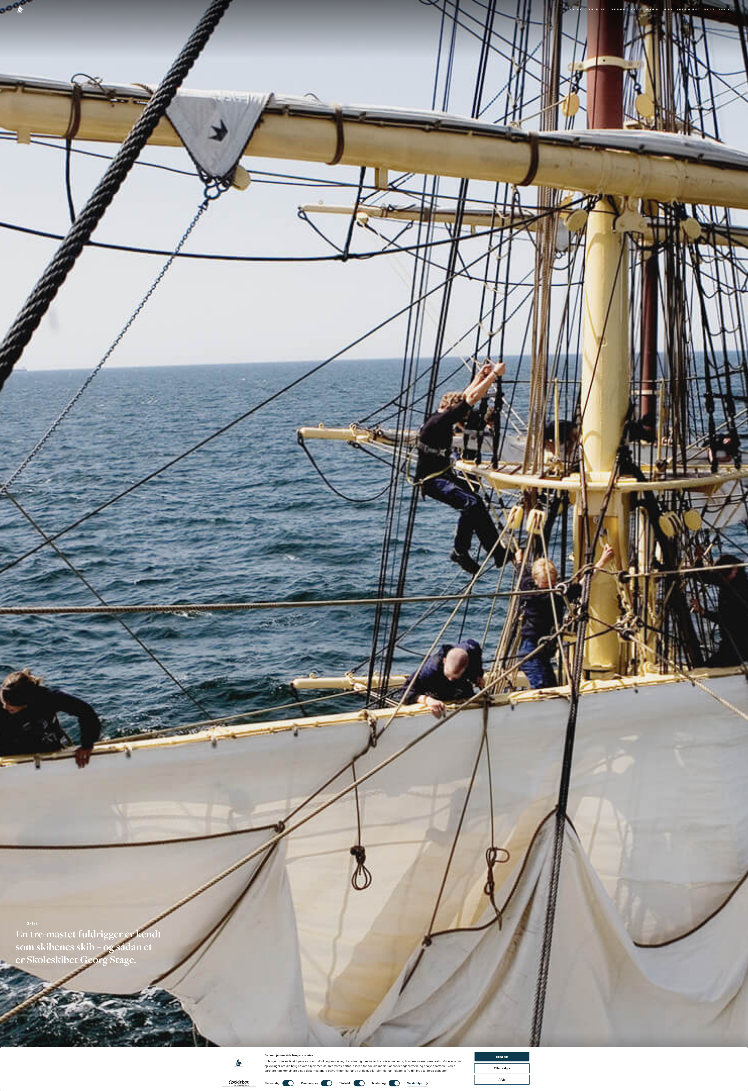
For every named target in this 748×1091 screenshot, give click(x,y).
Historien (652, 9)
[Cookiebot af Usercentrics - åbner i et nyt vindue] (239, 1083)
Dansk (723, 9)
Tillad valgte (502, 1068)
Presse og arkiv (688, 9)
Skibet (668, 9)
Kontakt (709, 9)
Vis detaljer (415, 1083)
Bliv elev (576, 9)
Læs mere (89, 975)
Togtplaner (618, 9)
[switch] (326, 1083)
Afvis (501, 1079)
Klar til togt (597, 9)
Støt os (636, 9)
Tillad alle (502, 1056)
